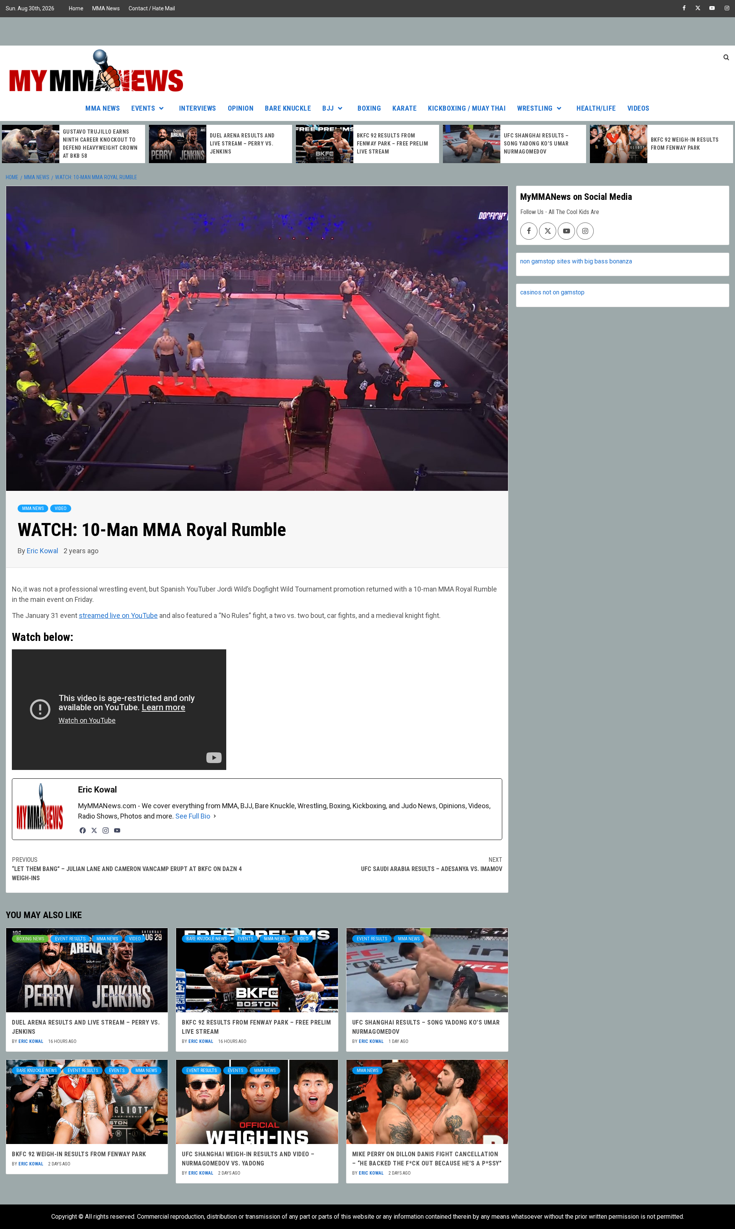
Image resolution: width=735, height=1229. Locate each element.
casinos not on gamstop (552, 292)
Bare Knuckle (288, 108)
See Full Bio (192, 816)
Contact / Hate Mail (152, 8)
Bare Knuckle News (206, 938)
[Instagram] (105, 830)
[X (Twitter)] (94, 830)
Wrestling (535, 108)
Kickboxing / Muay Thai (467, 108)
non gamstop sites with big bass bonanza (576, 261)
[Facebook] (82, 830)
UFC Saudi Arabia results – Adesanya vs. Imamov (431, 864)
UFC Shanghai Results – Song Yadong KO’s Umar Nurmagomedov (389, 143)
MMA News (106, 8)
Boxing (369, 108)
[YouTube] (117, 830)
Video (61, 508)
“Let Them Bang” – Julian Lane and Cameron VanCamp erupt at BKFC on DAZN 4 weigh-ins (127, 869)
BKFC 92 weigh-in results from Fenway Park (79, 1154)
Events (143, 108)
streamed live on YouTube (118, 615)
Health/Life (596, 108)
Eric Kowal (43, 551)
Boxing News (30, 938)
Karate (404, 108)
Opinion (241, 108)
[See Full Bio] (214, 816)
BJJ (328, 108)
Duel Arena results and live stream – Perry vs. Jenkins (95, 143)
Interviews (197, 108)
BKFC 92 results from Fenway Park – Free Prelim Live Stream (245, 143)
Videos (638, 108)
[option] (73, 144)
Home (76, 8)
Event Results (70, 938)
